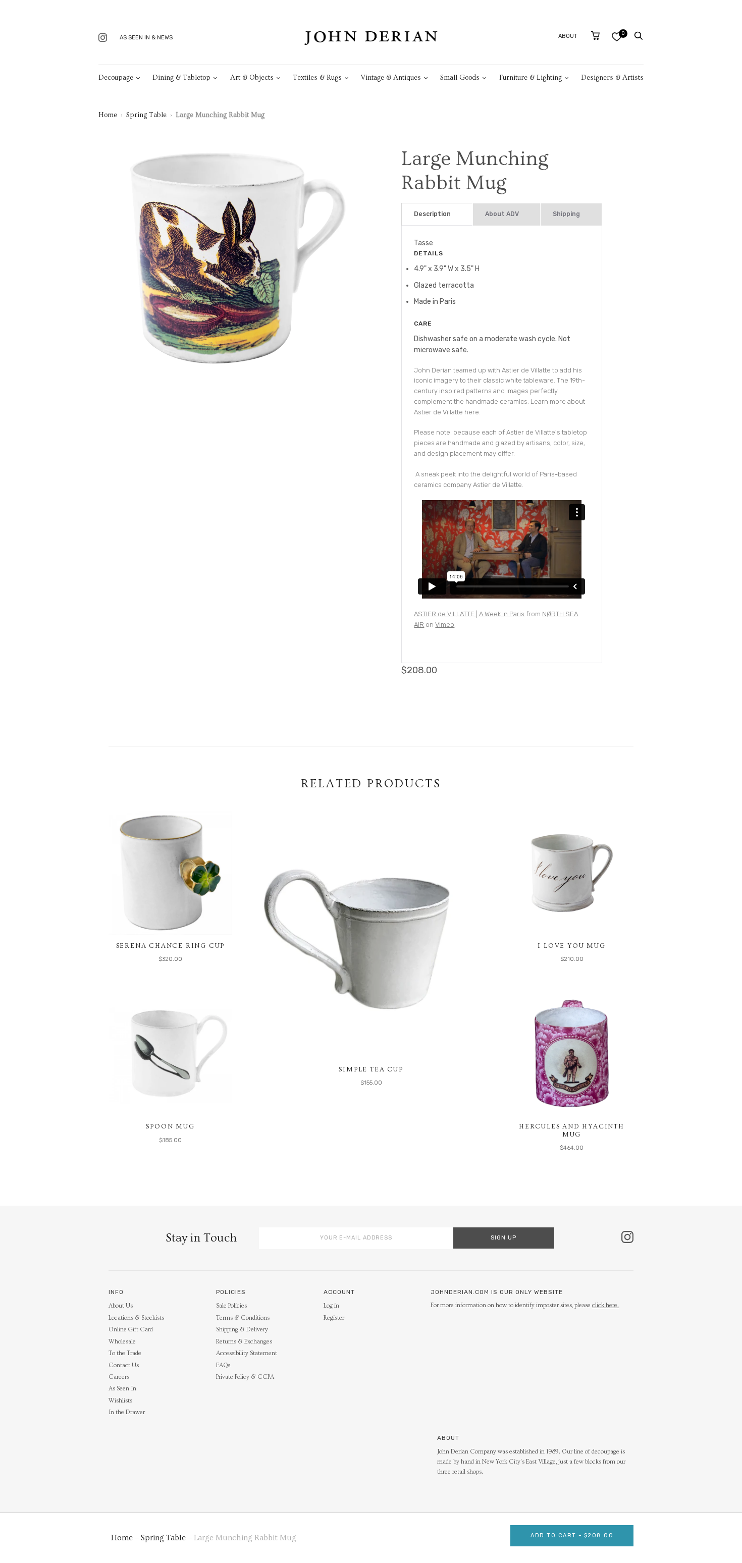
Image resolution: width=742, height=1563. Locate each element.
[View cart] (595, 35)
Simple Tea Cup (371, 1069)
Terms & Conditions (243, 1318)
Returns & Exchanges (244, 1341)
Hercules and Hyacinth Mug (571, 1130)
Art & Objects (252, 78)
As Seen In (122, 1388)
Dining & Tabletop (181, 78)
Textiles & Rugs (317, 78)
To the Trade (125, 1353)
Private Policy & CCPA (245, 1377)
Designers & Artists (612, 78)
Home (107, 115)
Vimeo (444, 624)
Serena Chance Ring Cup (170, 945)
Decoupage (115, 78)
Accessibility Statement (246, 1353)
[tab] (436, 214)
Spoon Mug (170, 1126)
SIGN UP (503, 1237)
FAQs (223, 1365)
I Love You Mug (571, 945)
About (567, 36)
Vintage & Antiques (391, 78)
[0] (616, 36)
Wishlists (120, 1400)
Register (334, 1318)
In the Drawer (127, 1412)
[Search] (638, 36)
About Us (121, 1306)
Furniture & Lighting (530, 78)
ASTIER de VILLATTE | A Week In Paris (469, 614)
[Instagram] (102, 38)
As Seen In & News (146, 37)
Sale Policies (231, 1306)
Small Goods (460, 78)
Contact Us (124, 1365)
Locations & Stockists (136, 1318)
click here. (605, 1305)
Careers (119, 1377)
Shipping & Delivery (242, 1329)
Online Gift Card (131, 1329)
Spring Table (146, 115)
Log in (331, 1306)
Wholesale (122, 1341)
